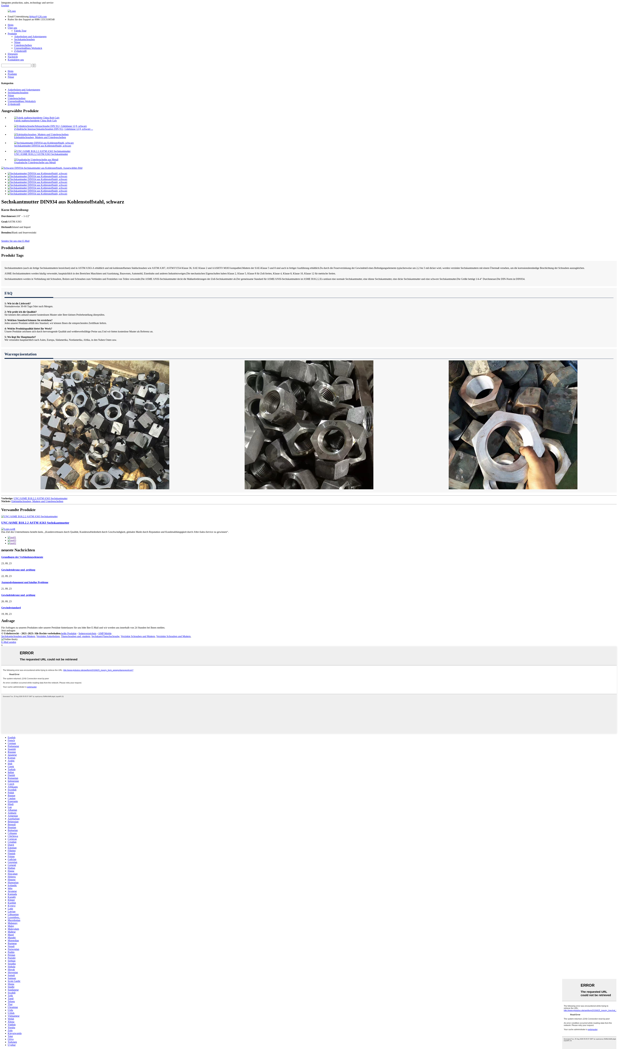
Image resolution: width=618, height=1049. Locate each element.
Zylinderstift (20, 51)
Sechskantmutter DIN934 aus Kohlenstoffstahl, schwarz (42, 145)
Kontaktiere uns (16, 59)
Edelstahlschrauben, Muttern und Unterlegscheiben (40, 137)
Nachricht (13, 56)
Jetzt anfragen (8, 630)
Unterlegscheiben (23, 45)
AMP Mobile (105, 633)
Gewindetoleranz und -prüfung (18, 569)
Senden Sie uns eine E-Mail (15, 241)
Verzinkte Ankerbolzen (48, 636)
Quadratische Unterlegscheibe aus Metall (35, 162)
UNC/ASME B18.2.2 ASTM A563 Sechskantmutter (41, 154)
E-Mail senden (8, 642)
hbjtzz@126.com (38, 16)
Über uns (12, 27)
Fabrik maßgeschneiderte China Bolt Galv (35, 120)
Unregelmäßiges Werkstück (28, 48)
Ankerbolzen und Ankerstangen (30, 36)
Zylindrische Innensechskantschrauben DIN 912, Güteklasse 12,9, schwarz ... (53, 129)
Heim (10, 25)
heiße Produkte (68, 633)
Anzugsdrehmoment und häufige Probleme (24, 582)
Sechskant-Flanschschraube (105, 636)
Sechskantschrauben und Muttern (18, 636)
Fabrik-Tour (20, 30)
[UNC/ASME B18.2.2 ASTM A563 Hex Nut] (29, 516)
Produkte (12, 33)
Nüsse (17, 42)
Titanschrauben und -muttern (75, 636)
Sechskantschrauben (24, 39)
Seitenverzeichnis (87, 633)
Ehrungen (13, 54)
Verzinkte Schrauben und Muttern (138, 636)
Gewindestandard (11, 607)
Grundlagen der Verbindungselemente (22, 557)
